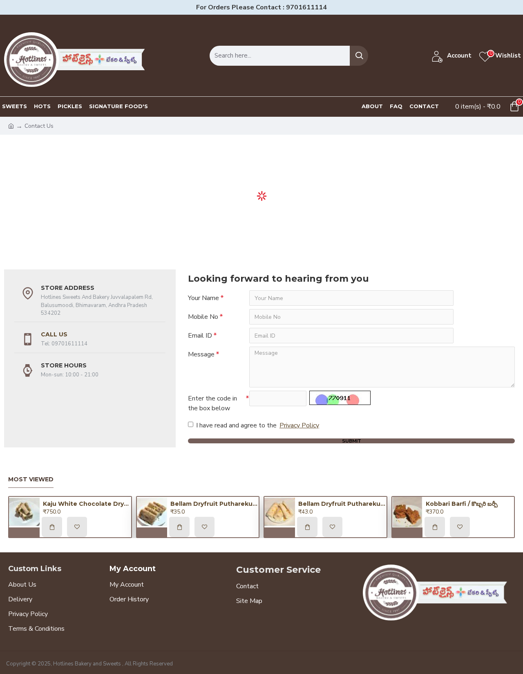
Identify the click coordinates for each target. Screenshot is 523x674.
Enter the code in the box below (212, 403)
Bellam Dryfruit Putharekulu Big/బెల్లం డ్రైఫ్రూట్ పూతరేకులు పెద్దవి (342, 503)
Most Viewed (31, 479)
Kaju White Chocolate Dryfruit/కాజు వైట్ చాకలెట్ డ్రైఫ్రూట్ (87, 503)
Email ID (200, 335)
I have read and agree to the (257, 425)
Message (201, 354)
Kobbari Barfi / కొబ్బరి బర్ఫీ (462, 503)
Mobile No (203, 316)
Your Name (203, 298)
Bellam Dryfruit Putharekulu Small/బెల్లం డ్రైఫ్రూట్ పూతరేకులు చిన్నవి (214, 503)
